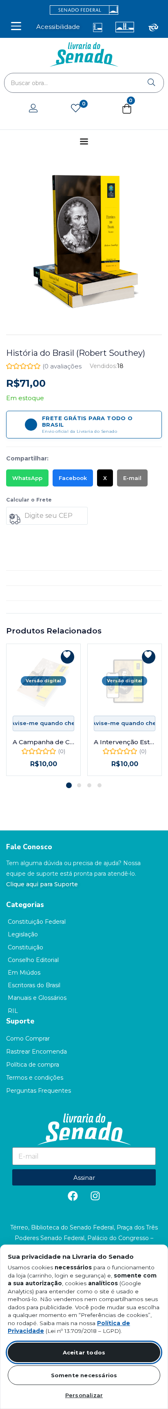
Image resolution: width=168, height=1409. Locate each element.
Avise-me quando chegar (43, 723)
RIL (13, 1011)
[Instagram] (95, 1195)
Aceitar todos (84, 1352)
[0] (75, 109)
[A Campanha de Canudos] (43, 681)
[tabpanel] (43, 709)
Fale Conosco (29, 847)
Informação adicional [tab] (36, 578)
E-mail (132, 478)
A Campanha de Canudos (43, 742)
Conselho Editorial (33, 960)
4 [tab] (99, 785)
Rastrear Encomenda (36, 1051)
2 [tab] (79, 785)
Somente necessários (84, 1375)
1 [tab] (69, 785)
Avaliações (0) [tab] (26, 593)
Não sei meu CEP (26, 537)
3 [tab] (89, 785)
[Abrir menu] (16, 26)
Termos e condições (34, 1077)
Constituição (25, 947)
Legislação (23, 934)
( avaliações (62, 366)
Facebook (73, 478)
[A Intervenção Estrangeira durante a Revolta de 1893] (124, 681)
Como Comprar (28, 1038)
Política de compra (32, 1064)
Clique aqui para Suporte (42, 884)
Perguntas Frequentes (38, 1090)
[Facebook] (73, 1195)
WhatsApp (27, 478)
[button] (127, 110)
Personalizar (84, 1395)
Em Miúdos (24, 972)
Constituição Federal (37, 921)
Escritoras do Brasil (34, 985)
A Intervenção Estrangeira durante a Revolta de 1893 (124, 742)
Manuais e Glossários (37, 997)
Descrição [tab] (20, 563)
